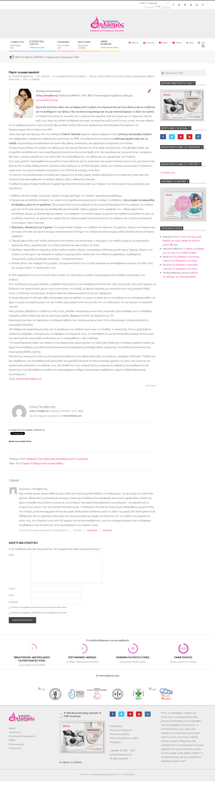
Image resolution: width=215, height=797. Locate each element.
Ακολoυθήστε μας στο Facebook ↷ (181, 147)
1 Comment (34, 79)
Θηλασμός (62, 76)
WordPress (130, 774)
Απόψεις (120, 76)
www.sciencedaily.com (29, 378)
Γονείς (128, 76)
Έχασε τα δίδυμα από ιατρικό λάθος (42, 463)
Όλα (76, 76)
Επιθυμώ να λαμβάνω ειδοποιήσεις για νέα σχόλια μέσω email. (39, 607)
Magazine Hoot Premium (103, 774)
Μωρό (70, 76)
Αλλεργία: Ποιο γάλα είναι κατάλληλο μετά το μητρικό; (57, 458)
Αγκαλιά (101, 76)
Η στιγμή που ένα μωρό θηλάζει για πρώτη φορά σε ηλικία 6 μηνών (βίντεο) (182, 240)
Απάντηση (107, 530)
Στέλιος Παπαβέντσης (47, 95)
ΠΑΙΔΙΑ (82, 76)
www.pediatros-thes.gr (47, 99)
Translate (165, 7)
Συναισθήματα (139, 76)
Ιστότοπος (13, 601)
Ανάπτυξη (110, 76)
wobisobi (153, 386)
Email (12, 595)
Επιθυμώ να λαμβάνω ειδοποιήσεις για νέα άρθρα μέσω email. (39, 612)
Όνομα (12, 588)
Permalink (92, 530)
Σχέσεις (150, 76)
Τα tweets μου (167, 172)
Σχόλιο (11, 554)
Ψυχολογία (14, 79)
